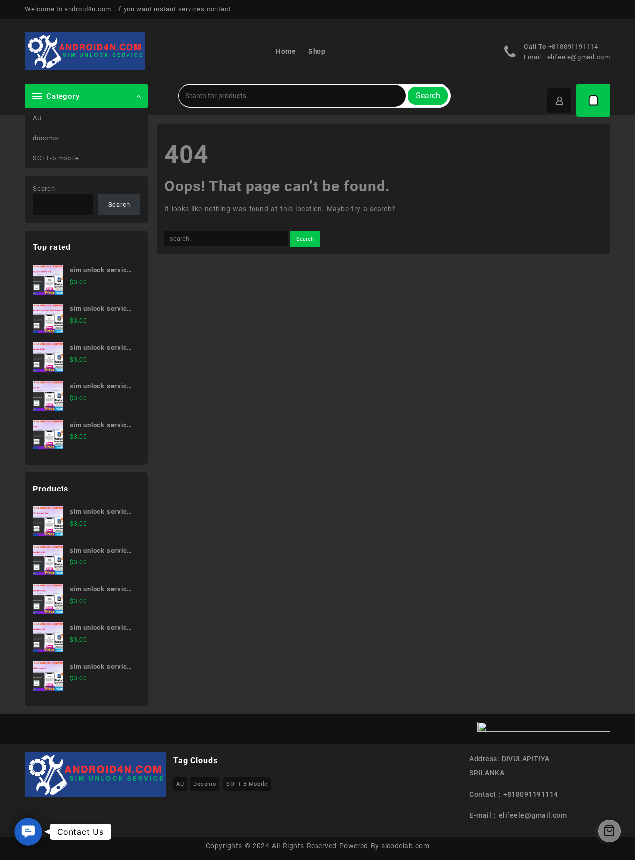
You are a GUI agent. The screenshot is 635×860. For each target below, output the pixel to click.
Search (428, 95)
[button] (28, 832)
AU (37, 118)
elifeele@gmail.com (578, 57)
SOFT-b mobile (56, 158)
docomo (45, 138)
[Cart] (593, 100)
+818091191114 (573, 46)
